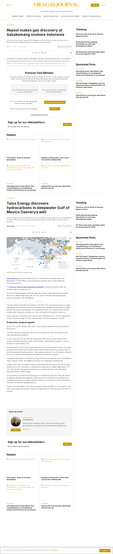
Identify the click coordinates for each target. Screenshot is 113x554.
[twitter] (39, 53)
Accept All (105, 550)
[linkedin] (36, 53)
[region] (56, 550)
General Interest (18, 16)
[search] (11, 5)
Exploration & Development (70, 16)
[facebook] (33, 53)
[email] (45, 53)
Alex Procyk (11, 226)
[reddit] (42, 53)
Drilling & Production (51, 16)
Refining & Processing (33, 16)
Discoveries (10, 25)
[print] (71, 53)
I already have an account (39, 115)
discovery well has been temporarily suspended (26, 287)
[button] (8, 5)
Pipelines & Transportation (91, 16)
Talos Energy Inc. (13, 278)
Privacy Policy (54, 550)
